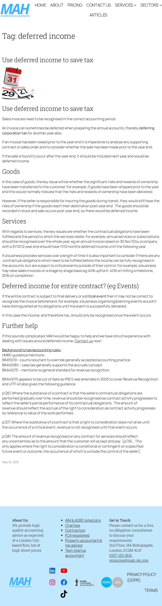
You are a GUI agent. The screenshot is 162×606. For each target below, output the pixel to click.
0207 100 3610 (120, 555)
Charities (72, 525)
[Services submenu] (135, 5)
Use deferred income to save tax (47, 60)
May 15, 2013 (10, 462)
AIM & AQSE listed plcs (83, 520)
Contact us (84, 340)
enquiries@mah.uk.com (128, 560)
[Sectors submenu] (160, 5)
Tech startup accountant (75, 553)
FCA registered (77, 535)
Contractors (75, 530)
